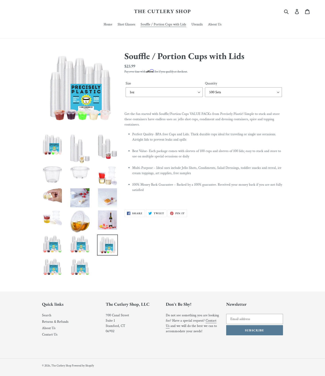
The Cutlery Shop (162, 11)
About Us (48, 328)
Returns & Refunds (55, 321)
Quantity (211, 83)
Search (46, 315)
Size (128, 83)
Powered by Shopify (83, 366)
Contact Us (49, 334)
